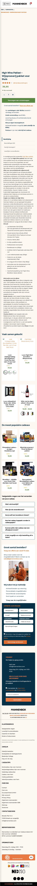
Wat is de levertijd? (11, 504)
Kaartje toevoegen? (9, 147)
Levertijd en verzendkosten (11, 151)
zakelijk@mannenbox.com (13, 559)
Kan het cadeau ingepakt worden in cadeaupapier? (17, 521)
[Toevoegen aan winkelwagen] (31, 432)
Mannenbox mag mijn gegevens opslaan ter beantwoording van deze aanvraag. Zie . (17, 636)
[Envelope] (22, 878)
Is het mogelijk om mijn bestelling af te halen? (19, 536)
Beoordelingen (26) (9, 143)
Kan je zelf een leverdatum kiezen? (17, 515)
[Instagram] (18, 878)
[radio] (5, 372)
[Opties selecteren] (14, 432)
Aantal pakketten (8, 618)
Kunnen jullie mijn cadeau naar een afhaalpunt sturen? (17, 529)
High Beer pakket (27, 156)
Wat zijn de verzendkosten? (14, 510)
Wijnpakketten (9, 9)
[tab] (18, 504)
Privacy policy (21, 690)
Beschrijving (7, 139)
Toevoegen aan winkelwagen (18, 100)
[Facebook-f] (14, 878)
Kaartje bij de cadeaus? (24, 618)
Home (2, 9)
